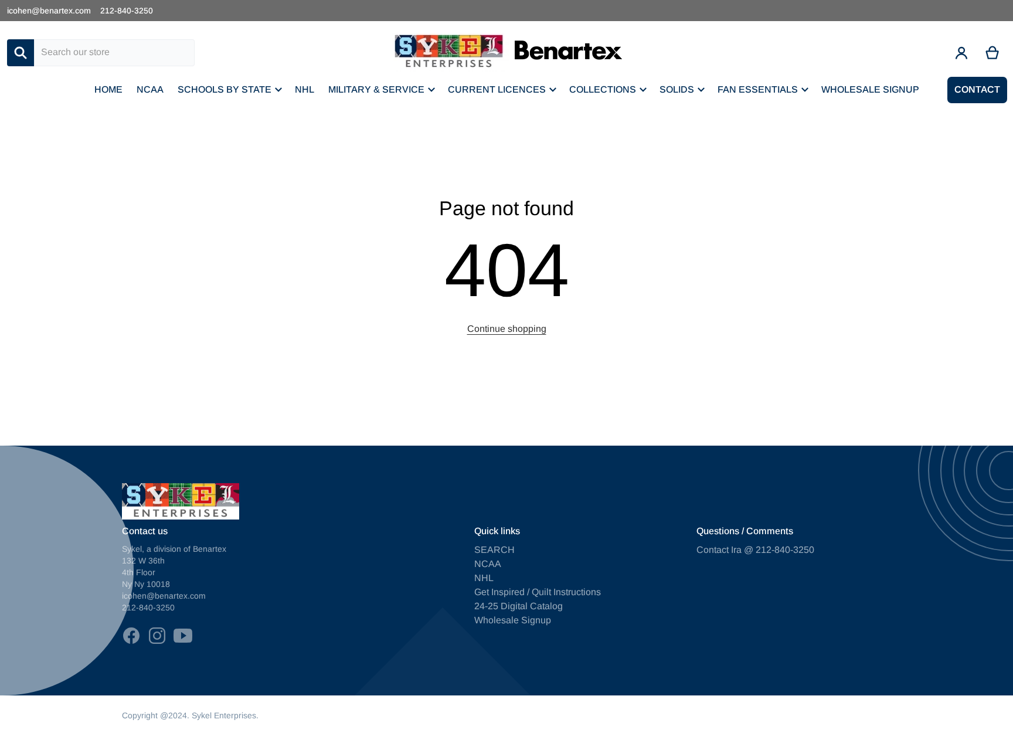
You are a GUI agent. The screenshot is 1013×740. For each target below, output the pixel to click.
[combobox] (114, 52)
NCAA (487, 564)
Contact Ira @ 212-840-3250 (755, 550)
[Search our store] (20, 52)
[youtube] (183, 636)
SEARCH (494, 550)
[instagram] (157, 636)
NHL (484, 578)
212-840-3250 (126, 10)
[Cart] (993, 52)
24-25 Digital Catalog (518, 606)
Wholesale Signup (512, 620)
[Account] (962, 52)
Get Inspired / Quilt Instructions (537, 592)
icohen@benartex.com (49, 10)
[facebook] (131, 636)
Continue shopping (506, 329)
